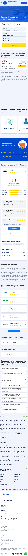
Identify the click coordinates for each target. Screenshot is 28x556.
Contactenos (3, 544)
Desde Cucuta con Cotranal (6, 420)
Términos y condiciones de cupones (8, 529)
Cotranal (20, 233)
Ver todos (25, 416)
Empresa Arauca (3, 484)
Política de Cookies (5, 543)
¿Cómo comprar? (4, 526)
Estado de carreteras (5, 527)
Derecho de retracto (5, 539)
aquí (8, 234)
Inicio (3, 489)
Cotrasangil (16, 481)
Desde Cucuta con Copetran (20, 424)
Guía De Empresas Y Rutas (10, 489)
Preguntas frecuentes (5, 530)
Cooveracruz (17, 474)
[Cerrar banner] (2, 3)
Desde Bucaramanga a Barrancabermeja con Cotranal (19, 451)
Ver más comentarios (14, 228)
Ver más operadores (14, 331)
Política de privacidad (5, 532)
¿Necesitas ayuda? (8, 500)
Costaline (16, 476)
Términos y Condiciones (5, 537)
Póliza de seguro (4, 542)
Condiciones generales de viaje (7, 540)
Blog (2, 525)
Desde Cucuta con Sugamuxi (6, 432)
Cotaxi (1, 479)
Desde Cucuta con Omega (19, 428)
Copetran (2, 476)
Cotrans (2, 481)
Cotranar (16, 479)
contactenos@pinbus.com (18, 80)
